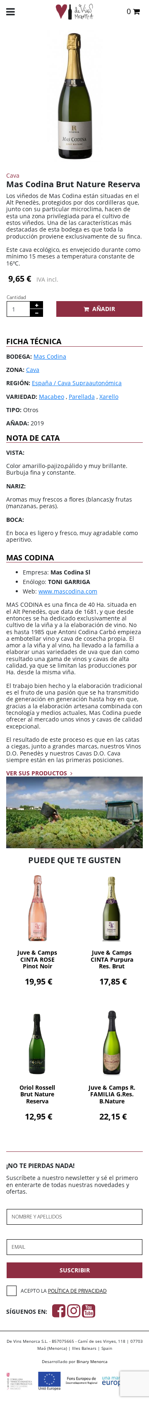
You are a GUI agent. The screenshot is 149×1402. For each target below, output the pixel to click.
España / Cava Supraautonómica (77, 383)
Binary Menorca (92, 1361)
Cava (32, 370)
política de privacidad (77, 1290)
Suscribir (75, 1270)
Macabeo (51, 397)
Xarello (108, 397)
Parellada (82, 397)
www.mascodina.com (67, 591)
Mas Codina (50, 356)
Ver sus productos (37, 773)
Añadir (103, 309)
